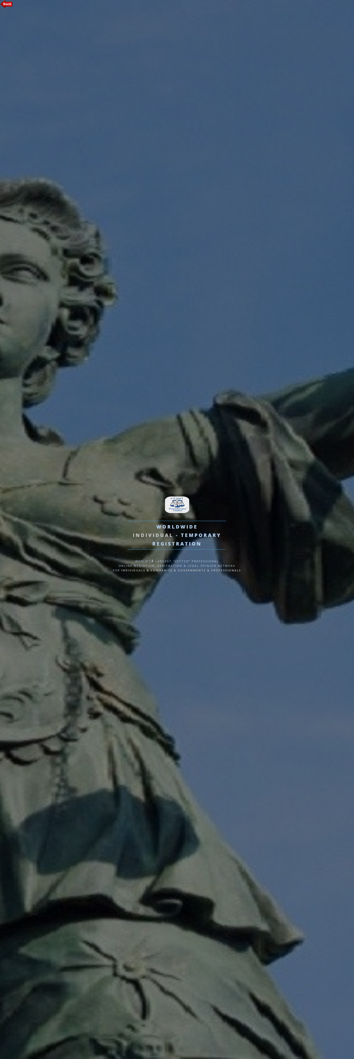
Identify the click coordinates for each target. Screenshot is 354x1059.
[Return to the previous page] (6, 7)
